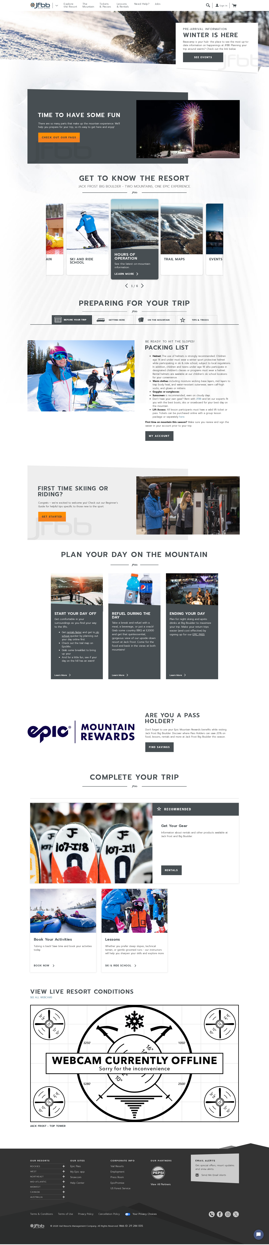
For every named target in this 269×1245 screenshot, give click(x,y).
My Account (159, 436)
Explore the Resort (70, 5)
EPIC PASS (199, 634)
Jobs (157, 4)
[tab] (72, 320)
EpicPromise (117, 1183)
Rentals (171, 870)
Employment (117, 1171)
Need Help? (141, 4)
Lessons (112, 939)
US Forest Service (120, 1188)
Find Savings (159, 747)
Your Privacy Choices (144, 1214)
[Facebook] (219, 1214)
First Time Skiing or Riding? (73, 491)
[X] (235, 1214)
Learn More (124, 273)
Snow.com (75, 1177)
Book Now (42, 965)
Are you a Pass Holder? (172, 718)
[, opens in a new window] (188, 129)
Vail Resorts (117, 1166)
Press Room (117, 1177)
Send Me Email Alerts (213, 1175)
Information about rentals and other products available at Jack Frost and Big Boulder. (194, 834)
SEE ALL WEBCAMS (41, 997)
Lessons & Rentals (123, 5)
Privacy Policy (85, 1214)
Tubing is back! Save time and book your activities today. (63, 948)
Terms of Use (65, 1214)
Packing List (167, 347)
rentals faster (74, 632)
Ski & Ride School (118, 965)
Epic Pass (75, 1166)
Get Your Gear (174, 825)
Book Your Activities (53, 939)
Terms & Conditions (41, 1214)
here (181, 417)
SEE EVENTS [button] (203, 57)
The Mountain (88, 5)
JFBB (198, 399)
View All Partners (161, 1184)
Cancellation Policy (109, 1214)
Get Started (52, 516)
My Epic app (77, 1171)
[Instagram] (227, 1214)
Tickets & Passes (105, 5)
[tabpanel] (134, 390)
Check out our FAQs (61, 137)
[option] (134, 239)
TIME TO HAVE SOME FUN (79, 115)
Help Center (77, 1183)
